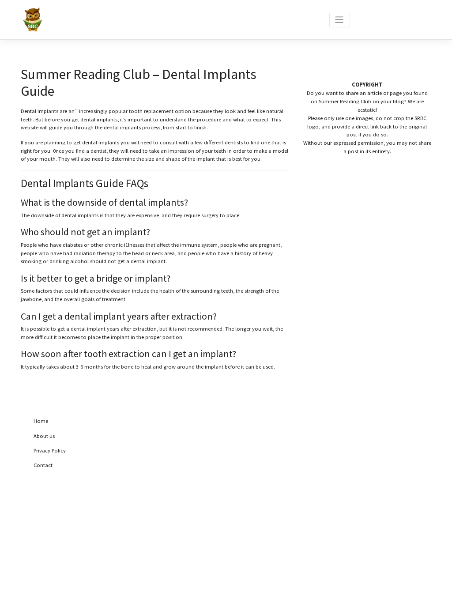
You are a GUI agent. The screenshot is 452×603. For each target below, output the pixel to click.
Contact (43, 465)
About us (44, 436)
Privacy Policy (50, 450)
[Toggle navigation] (339, 20)
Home (41, 421)
